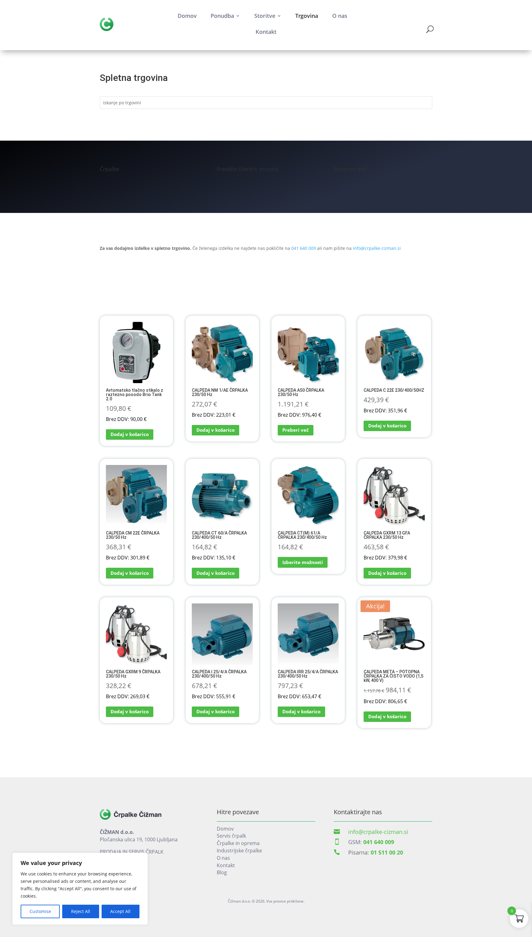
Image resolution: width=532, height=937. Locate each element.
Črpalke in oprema (238, 843)
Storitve (264, 15)
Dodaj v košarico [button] (130, 434)
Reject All (80, 911)
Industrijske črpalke (239, 850)
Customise (40, 911)
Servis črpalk (231, 835)
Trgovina (306, 15)
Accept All (120, 911)
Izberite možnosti (302, 562)
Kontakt (266, 31)
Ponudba (222, 15)
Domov (187, 15)
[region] (80, 889)
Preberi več (295, 430)
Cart (429, 20)
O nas (339, 15)
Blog (222, 872)
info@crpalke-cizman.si (377, 248)
